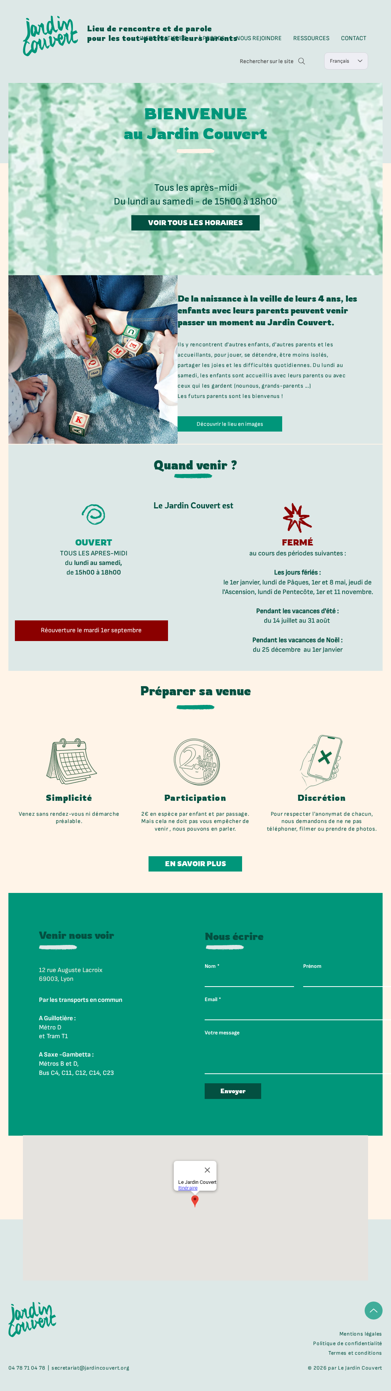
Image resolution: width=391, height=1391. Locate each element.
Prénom (312, 966)
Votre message (222, 1032)
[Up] (374, 1311)
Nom (212, 966)
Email (213, 999)
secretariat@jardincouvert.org (90, 1368)
